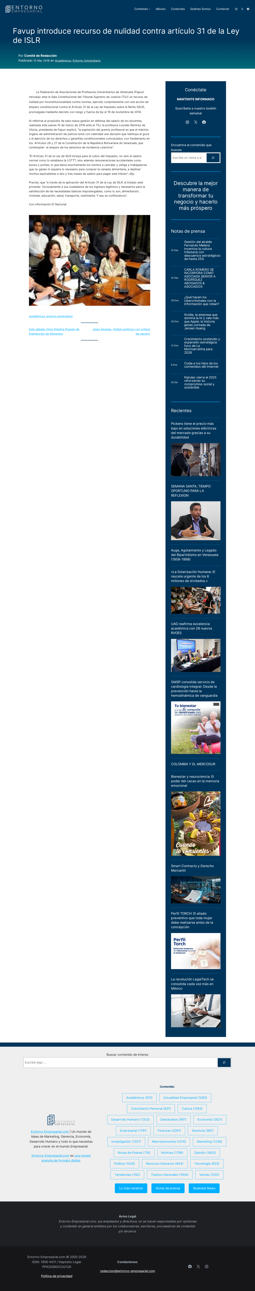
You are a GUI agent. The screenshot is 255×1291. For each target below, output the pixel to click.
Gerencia (203, 1130)
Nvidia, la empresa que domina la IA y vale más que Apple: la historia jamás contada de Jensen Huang (201, 321)
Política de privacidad (56, 1276)
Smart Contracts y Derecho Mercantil (192, 868)
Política (124, 1163)
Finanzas (169, 1130)
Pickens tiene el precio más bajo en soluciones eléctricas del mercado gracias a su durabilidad (193, 430)
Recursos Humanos (165, 1163)
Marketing (209, 1141)
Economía (209, 1119)
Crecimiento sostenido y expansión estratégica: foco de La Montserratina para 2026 (202, 345)
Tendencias (127, 1174)
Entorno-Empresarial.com (50, 1131)
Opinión (205, 1152)
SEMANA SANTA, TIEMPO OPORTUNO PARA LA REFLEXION (191, 490)
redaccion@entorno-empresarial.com (127, 1271)
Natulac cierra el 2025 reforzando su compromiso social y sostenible (200, 382)
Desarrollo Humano (130, 1119)
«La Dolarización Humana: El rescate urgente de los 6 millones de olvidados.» (193, 576)
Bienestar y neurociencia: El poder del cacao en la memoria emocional (195, 781)
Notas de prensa (168, 1188)
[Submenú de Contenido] (149, 9)
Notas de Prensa (134, 1152)
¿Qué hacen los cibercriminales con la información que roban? (201, 301)
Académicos (63, 60)
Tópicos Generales (170, 1174)
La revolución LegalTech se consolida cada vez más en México (192, 983)
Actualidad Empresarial (185, 1097)
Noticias (172, 1152)
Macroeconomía (169, 1141)
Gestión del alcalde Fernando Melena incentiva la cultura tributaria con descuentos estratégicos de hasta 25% (202, 250)
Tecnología (206, 1163)
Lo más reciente (131, 1188)
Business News (204, 1188)
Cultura (192, 1108)
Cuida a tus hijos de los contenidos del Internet (201, 365)
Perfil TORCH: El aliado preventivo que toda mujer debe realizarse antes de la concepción (192, 920)
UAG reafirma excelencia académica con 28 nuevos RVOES (191, 628)
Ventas (209, 1174)
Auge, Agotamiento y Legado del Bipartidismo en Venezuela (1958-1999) (194, 554)
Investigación (126, 1141)
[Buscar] (213, 157)
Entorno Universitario (87, 60)
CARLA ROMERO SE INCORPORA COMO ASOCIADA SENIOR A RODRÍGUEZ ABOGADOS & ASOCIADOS (199, 278)
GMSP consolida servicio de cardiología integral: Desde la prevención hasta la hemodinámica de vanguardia (194, 689)
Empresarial (133, 1130)
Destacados (173, 1119)
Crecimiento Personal (151, 1108)
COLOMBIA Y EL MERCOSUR (193, 764)
